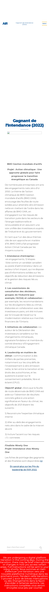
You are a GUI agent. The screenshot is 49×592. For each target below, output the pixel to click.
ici (41, 461)
